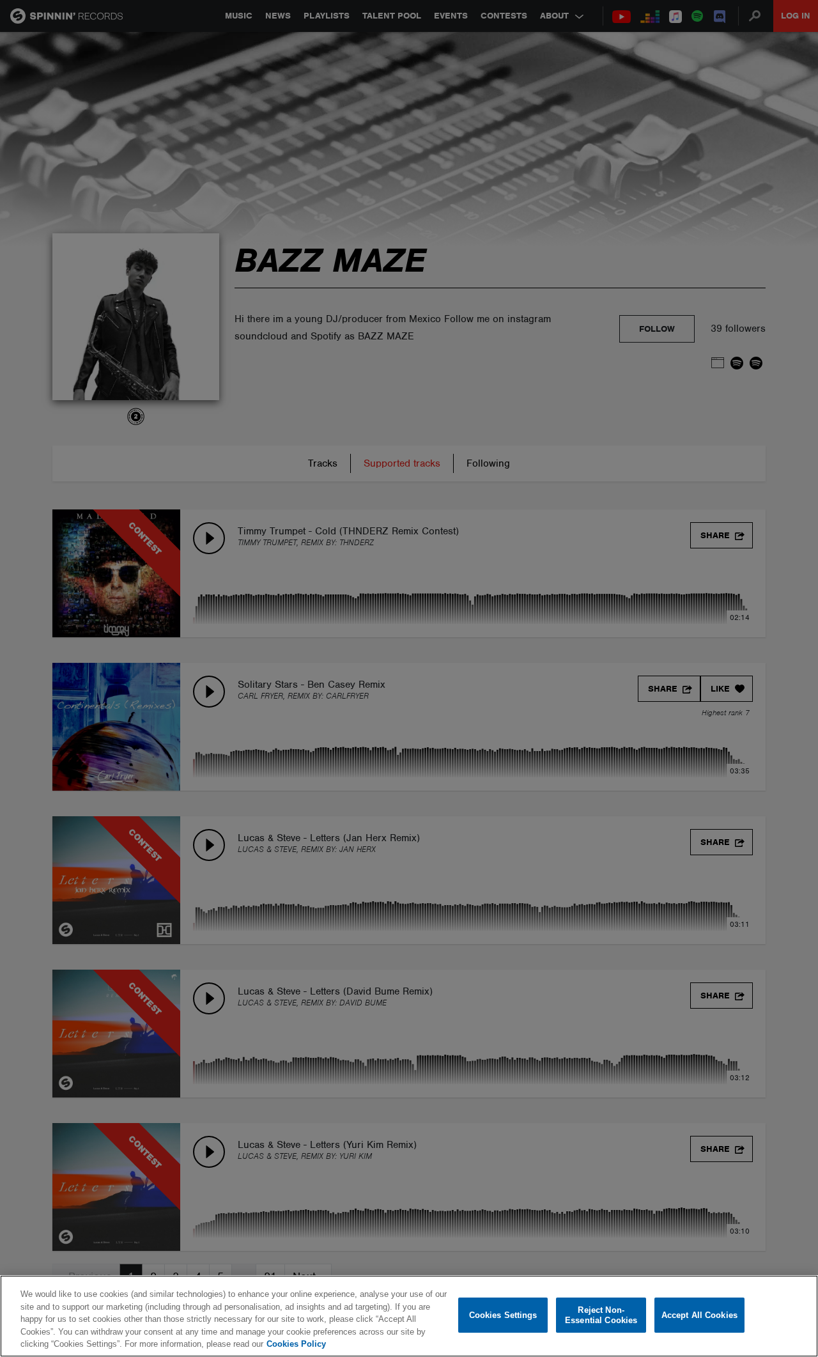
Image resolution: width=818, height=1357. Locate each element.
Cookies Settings (503, 1315)
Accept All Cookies (699, 1315)
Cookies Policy (296, 1344)
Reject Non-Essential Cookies (601, 1315)
